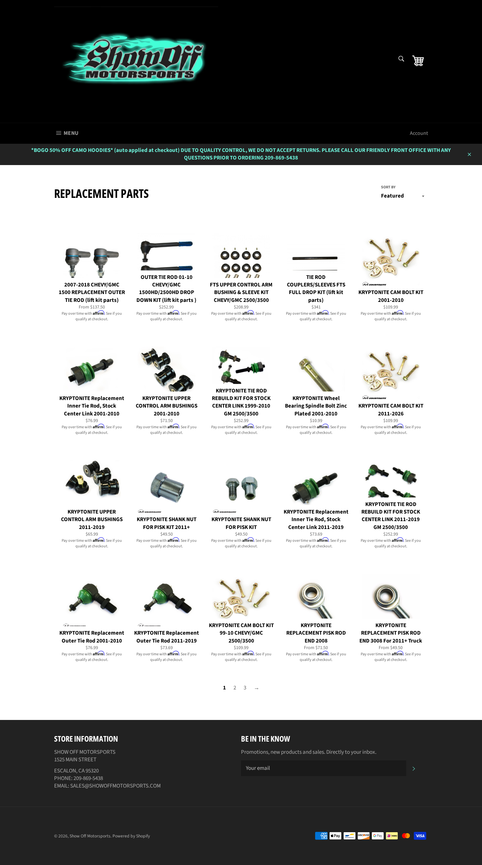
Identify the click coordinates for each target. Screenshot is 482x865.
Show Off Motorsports (90, 836)
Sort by (388, 187)
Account (419, 133)
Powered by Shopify (131, 836)
